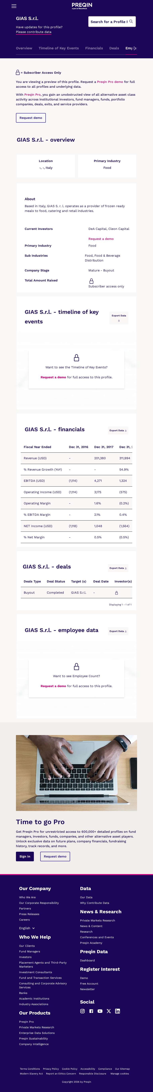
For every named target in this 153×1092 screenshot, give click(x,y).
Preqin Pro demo (110, 82)
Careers (24, 919)
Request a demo (101, 239)
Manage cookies (120, 1073)
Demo (84, 978)
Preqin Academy (91, 942)
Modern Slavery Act (31, 1073)
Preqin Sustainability (33, 1038)
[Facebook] (91, 1011)
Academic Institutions (34, 998)
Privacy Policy (51, 1068)
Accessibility (87, 1068)
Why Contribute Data (94, 902)
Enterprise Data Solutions (37, 1032)
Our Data (86, 897)
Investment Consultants (35, 972)
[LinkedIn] (117, 1011)
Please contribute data (33, 32)
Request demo (31, 118)
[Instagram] (82, 1011)
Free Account (89, 983)
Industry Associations (33, 1004)
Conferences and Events (97, 937)
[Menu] (14, 6)
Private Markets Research (36, 1027)
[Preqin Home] (82, 6)
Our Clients (27, 945)
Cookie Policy (69, 1068)
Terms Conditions (30, 1068)
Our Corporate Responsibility (39, 902)
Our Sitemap (122, 1068)
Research (86, 931)
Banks (23, 993)
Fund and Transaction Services (40, 977)
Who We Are (27, 897)
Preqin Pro (32, 94)
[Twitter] (108, 1011)
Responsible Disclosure (92, 1073)
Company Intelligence (34, 1044)
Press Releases (29, 914)
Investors (25, 957)
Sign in (25, 856)
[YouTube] (100, 1011)
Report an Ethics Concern (61, 1073)
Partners (25, 908)
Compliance (105, 1068)
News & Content (91, 926)
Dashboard (87, 960)
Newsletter (87, 989)
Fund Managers (29, 951)
